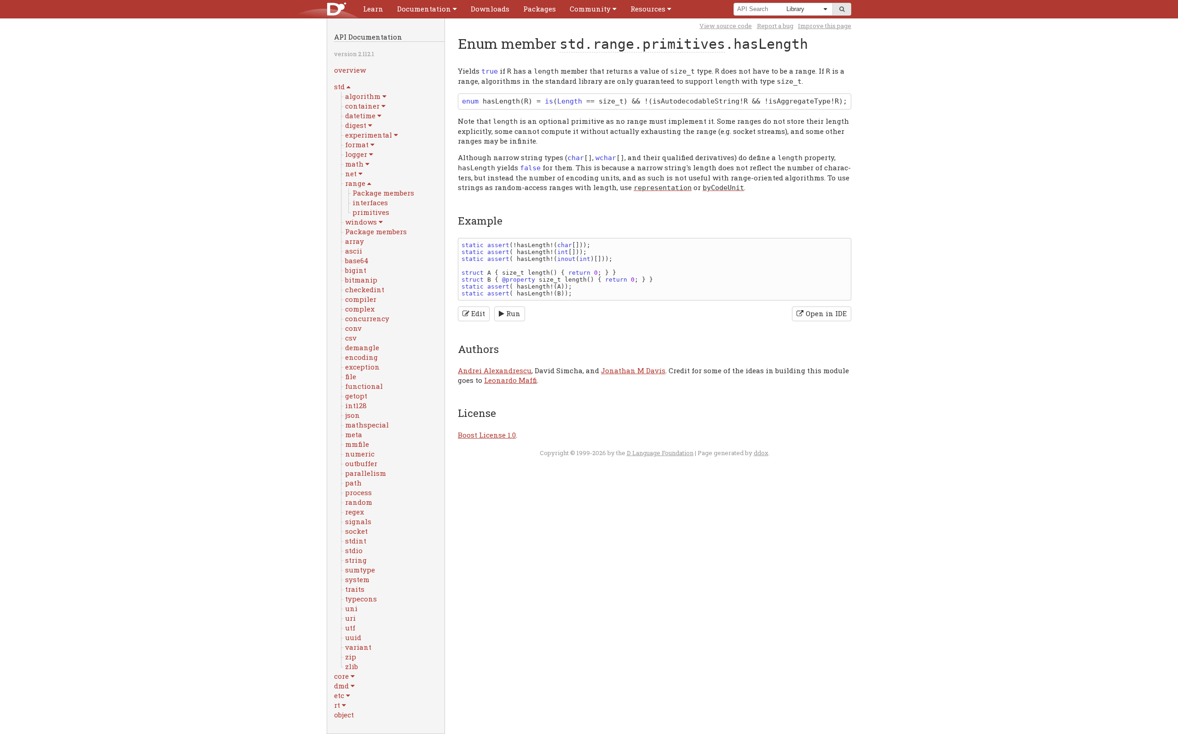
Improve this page (824, 26)
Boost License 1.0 (487, 434)
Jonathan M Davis (633, 370)
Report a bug (775, 26)
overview (350, 70)
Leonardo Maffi (510, 380)
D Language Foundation (660, 453)
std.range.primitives (642, 44)
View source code (725, 26)
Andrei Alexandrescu (494, 370)
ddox (761, 453)
